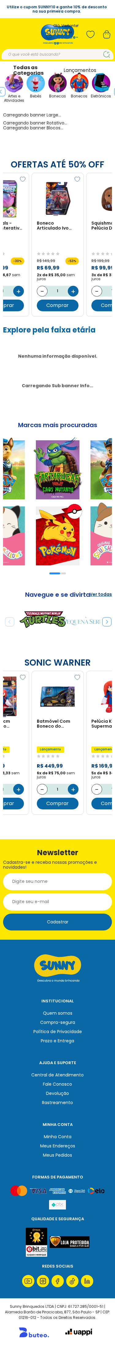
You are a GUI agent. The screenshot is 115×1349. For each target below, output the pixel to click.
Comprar (57, 305)
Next (105, 619)
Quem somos (57, 1013)
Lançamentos (79, 70)
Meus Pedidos (57, 1155)
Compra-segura (57, 1022)
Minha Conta (57, 1137)
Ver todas (101, 594)
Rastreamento (57, 1102)
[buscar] (106, 54)
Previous (7, 619)
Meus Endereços (57, 1146)
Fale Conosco (57, 1084)
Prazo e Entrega (57, 1041)
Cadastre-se (66, 40)
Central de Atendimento (57, 1075)
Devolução (57, 1093)
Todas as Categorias (28, 70)
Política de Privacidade (57, 1031)
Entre (60, 32)
